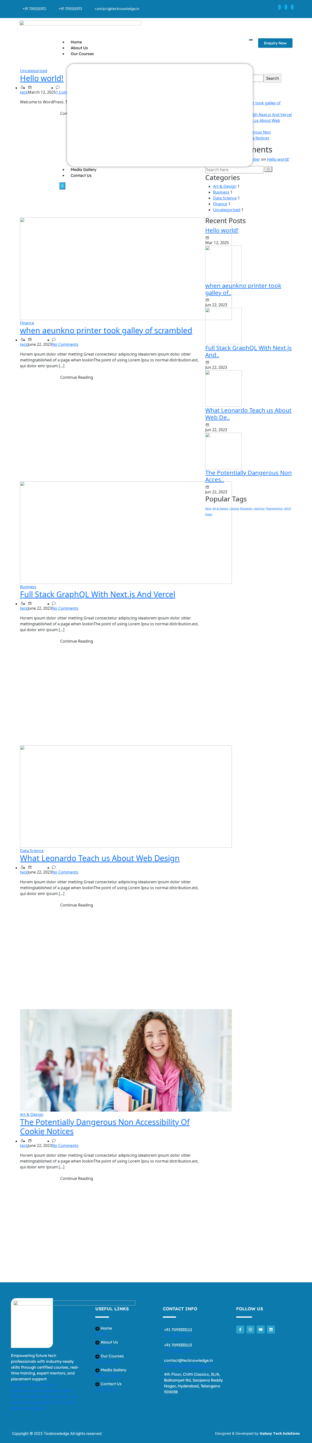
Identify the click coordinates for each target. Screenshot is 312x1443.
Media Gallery (83, 169)
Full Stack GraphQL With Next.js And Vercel (97, 594)
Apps (208, 508)
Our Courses (82, 53)
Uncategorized (33, 70)
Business (28, 586)
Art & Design (31, 1114)
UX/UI (287, 508)
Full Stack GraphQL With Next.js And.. (248, 351)
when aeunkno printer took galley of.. (243, 289)
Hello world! (42, 78)
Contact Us (81, 175)
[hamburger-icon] (251, 39)
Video (208, 514)
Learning (259, 508)
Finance (27, 323)
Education (246, 508)
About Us (79, 47)
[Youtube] (261, 1329)
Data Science (32, 850)
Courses (234, 508)
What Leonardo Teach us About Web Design (100, 858)
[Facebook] (279, 7)
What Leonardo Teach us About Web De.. (248, 413)
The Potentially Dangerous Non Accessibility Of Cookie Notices (105, 1126)
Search (272, 78)
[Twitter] (285, 7)
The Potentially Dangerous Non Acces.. (248, 476)
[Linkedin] (271, 1329)
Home (76, 42)
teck (24, 92)
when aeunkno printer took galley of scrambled (106, 330)
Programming (274, 508)
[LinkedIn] (292, 7)
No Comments (65, 344)
